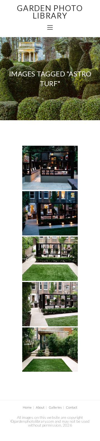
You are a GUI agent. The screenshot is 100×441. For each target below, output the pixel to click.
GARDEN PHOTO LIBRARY (50, 11)
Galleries (55, 407)
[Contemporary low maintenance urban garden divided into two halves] (50, 259)
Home (27, 407)
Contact (71, 407)
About (40, 407)
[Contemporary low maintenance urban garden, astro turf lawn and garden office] (50, 349)
